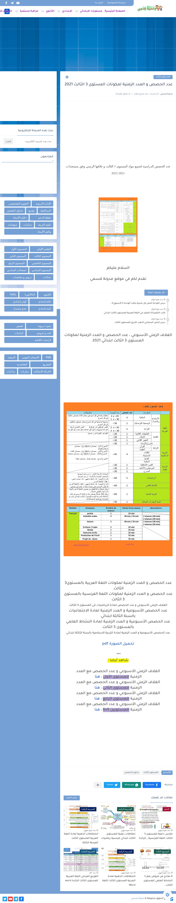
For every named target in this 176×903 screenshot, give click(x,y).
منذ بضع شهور (164, 830)
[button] (152, 785)
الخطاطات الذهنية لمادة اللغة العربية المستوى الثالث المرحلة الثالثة (81, 838)
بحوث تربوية (44, 325)
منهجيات (12, 224)
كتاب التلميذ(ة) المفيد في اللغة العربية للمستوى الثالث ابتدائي (134, 313)
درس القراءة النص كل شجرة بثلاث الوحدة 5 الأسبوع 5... (137, 303)
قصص (19, 325)
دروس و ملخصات (22, 277)
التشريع (47, 364)
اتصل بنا (99, 3)
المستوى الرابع (17, 263)
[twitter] (5, 899)
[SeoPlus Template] (171, 898)
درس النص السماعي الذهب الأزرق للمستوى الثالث (140, 322)
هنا (97, 677)
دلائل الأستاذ (19, 217)
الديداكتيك (45, 210)
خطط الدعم (44, 217)
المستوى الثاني (17, 256)
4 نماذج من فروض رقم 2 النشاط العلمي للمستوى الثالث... (158, 881)
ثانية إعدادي (44, 308)
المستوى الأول (19, 249)
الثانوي (50, 11)
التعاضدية (22, 364)
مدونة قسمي (137, 898)
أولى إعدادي (19, 301)
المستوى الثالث (163, 77)
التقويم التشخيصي (19, 203)
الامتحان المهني (30, 357)
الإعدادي (67, 11)
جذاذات (47, 277)
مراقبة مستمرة (29, 11)
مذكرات (27, 224)
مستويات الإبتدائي (91, 11)
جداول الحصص (132, 772)
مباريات (24, 371)
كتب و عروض (44, 333)
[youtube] (18, 3)
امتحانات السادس (16, 270)
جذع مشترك (19, 308)
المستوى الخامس (41, 263)
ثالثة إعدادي (44, 301)
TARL (13, 294)
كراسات (19, 333)
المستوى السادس (41, 270)
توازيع (32, 210)
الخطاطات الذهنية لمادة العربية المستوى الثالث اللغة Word (118, 881)
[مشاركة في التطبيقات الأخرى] (98, 785)
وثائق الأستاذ (44, 231)
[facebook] (6, 3)
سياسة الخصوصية (116, 3)
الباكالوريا (30, 294)
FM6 (48, 357)
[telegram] (12, 3)
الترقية (11, 357)
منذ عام (92, 872)
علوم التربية (44, 224)
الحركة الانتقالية (42, 371)
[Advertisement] (88, 45)
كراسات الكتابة (43, 340)
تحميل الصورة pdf (118, 644)
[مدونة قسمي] (150, 8)
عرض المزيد (71, 798)
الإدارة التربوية (43, 203)
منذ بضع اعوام (157, 299)
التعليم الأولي (44, 249)
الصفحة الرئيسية (115, 11)
